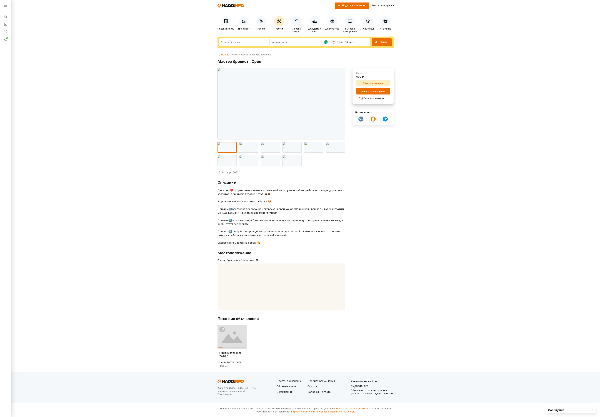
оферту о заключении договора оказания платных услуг (323, 411)
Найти (384, 42)
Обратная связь (286, 386)
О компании (284, 391)
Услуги (244, 54)
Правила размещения (321, 380)
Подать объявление (289, 380)
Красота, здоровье (260, 54)
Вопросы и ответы (319, 391)
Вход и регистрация (383, 5)
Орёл (235, 54)
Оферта (312, 386)
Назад (224, 54)
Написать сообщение (373, 91)
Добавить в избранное (372, 98)
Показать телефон (373, 83)
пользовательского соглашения (350, 408)
